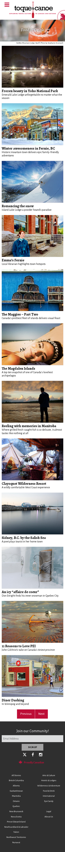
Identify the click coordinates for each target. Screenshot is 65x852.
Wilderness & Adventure (48, 786)
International (49, 796)
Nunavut (16, 842)
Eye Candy (48, 801)
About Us (49, 817)
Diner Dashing (13, 700)
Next (41, 713)
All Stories (16, 775)
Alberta (16, 786)
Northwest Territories (16, 837)
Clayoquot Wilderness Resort (24, 483)
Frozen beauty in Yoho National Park (30, 90)
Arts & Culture (48, 775)
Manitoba (16, 796)
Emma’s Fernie (13, 260)
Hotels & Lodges (48, 780)
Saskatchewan (16, 791)
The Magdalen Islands (18, 368)
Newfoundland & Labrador (16, 827)
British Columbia (16, 780)
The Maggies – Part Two (20, 314)
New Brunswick (16, 811)
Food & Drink (49, 791)
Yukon (16, 832)
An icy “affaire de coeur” (20, 591)
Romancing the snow (18, 206)
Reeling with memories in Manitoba (29, 425)
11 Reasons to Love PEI (19, 646)
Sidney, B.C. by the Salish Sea (24, 537)
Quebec (16, 806)
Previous (26, 713)
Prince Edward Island (16, 822)
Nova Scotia (16, 817)
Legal (48, 811)
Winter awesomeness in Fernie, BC (28, 148)
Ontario (16, 801)
